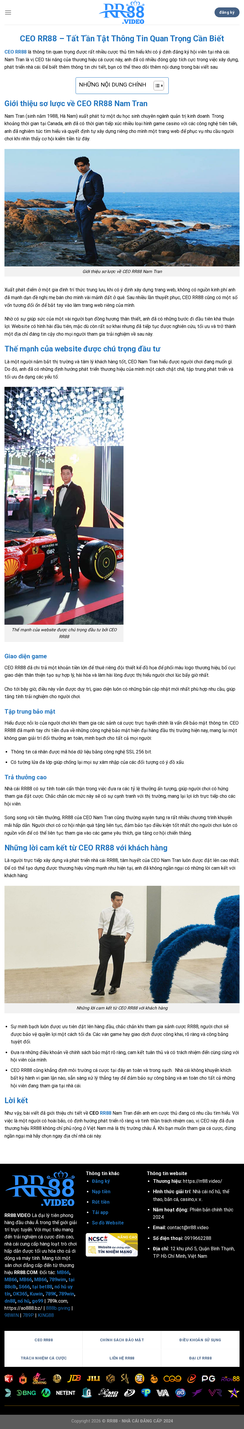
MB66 (63, 1272)
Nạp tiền (101, 1191)
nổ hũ (23, 1301)
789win (66, 1294)
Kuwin (36, 1294)
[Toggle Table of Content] (155, 86)
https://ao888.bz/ (23, 1308)
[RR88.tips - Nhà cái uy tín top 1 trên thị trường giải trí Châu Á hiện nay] (122, 12)
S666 (24, 1287)
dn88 (9, 1301)
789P (28, 1315)
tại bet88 (42, 1287)
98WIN (11, 1315)
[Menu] (8, 12)
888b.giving (58, 1308)
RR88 (105, 1113)
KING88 (46, 1315)
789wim (57, 1279)
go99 (37, 1301)
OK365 (20, 1294)
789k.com (57, 1301)
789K (50, 1294)
